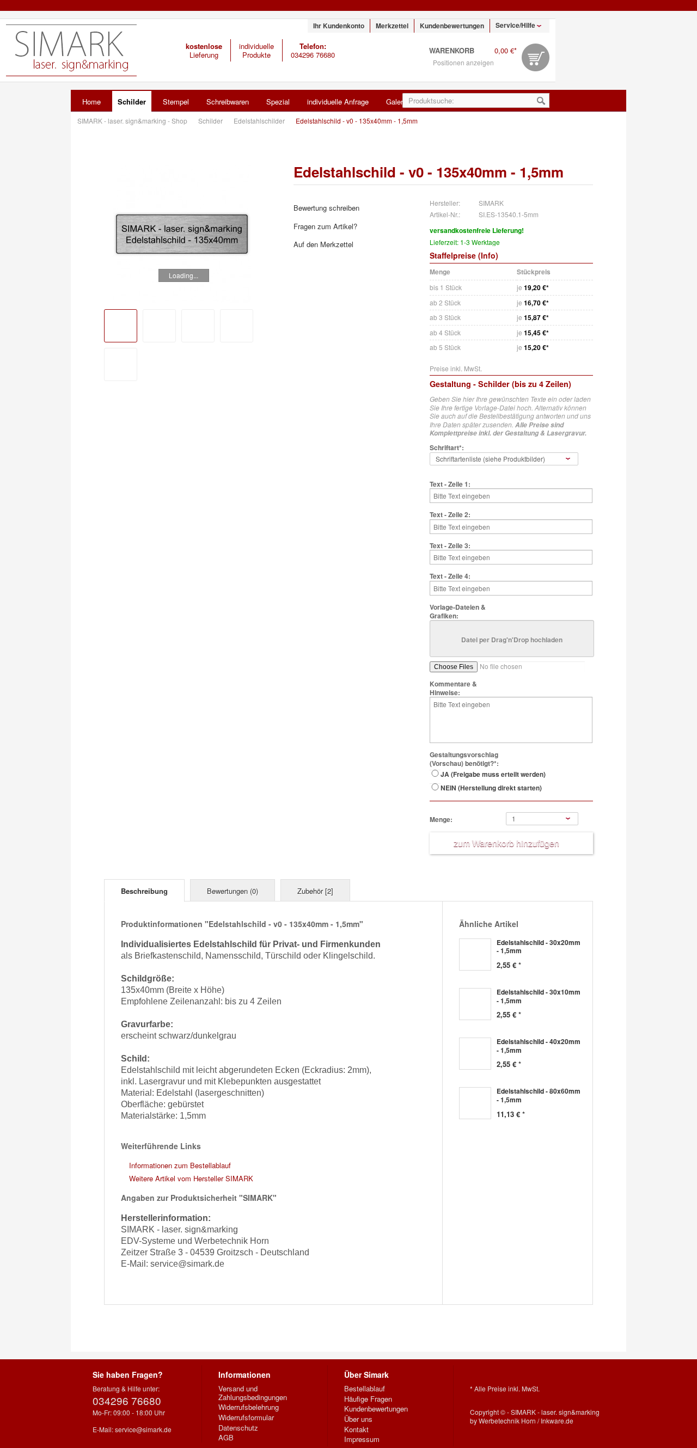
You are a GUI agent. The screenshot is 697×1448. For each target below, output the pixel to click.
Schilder (211, 120)
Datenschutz (238, 1428)
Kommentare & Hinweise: (453, 688)
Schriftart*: (447, 448)
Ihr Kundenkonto (338, 25)
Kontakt (356, 1429)
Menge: (441, 819)
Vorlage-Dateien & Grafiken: (458, 611)
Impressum (362, 1439)
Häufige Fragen (368, 1399)
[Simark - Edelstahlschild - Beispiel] (198, 325)
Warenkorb (535, 57)
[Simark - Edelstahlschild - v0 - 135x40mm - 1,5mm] (182, 234)
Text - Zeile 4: (450, 576)
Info (488, 255)
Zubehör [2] (315, 891)
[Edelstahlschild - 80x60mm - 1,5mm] (475, 1103)
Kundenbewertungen (452, 25)
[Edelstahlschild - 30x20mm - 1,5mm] (475, 954)
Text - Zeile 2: (450, 515)
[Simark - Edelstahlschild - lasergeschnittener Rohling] (159, 325)
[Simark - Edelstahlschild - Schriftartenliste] (120, 364)
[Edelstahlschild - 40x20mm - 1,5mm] (475, 1054)
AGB (226, 1437)
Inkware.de (557, 1420)
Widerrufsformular (246, 1417)
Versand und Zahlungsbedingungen (252, 1392)
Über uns (358, 1419)
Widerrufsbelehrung (248, 1407)
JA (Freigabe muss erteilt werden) (493, 774)
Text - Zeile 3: (450, 546)
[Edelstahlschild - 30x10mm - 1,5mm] (475, 1004)
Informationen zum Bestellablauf (180, 1165)
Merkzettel (392, 25)
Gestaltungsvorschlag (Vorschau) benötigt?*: (464, 759)
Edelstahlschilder (260, 120)
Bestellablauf (364, 1388)
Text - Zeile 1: (450, 484)
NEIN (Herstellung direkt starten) (491, 788)
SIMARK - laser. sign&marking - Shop (71, 50)
